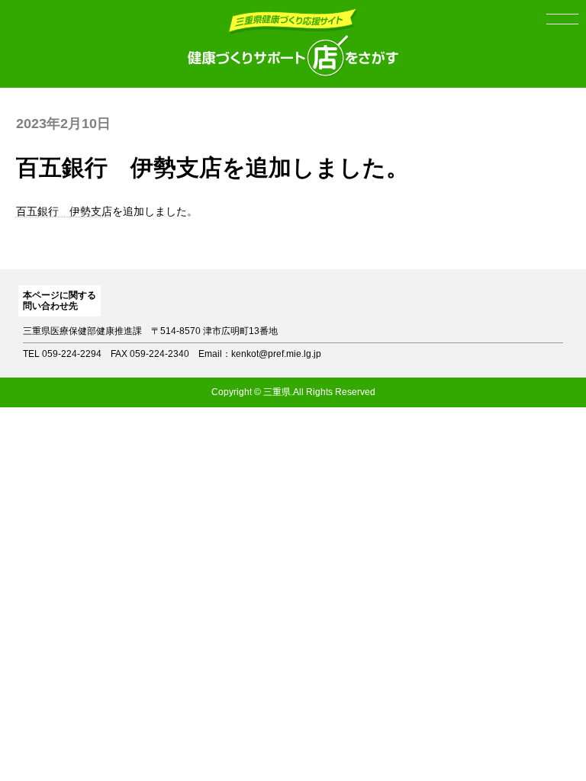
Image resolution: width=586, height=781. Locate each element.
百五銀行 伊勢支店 (64, 211)
